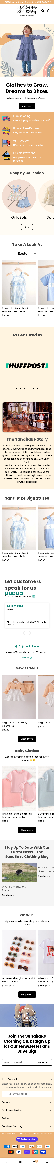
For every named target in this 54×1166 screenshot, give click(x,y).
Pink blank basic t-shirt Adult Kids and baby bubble (17, 815)
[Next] (31, 227)
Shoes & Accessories (19, 217)
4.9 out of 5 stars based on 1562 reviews (27, 652)
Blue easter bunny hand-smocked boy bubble (15, 310)
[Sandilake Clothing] (27, 10)
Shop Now (27, 106)
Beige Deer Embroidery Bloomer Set (14, 724)
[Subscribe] (49, 1094)
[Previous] (22, 227)
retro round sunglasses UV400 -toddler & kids (18, 980)
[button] (49, 11)
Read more (8, 895)
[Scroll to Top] (49, 1151)
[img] (28, 593)
